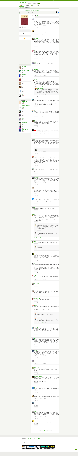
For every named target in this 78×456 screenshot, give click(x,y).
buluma (35, 338)
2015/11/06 (44, 398)
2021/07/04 (44, 182)
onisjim (35, 275)
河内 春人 (23, 123)
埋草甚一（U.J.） (36, 367)
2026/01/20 (44, 46)
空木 (34, 387)
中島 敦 (21, 7)
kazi (34, 214)
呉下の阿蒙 (35, 350)
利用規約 (39, 438)
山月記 (22, 78)
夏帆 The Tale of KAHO (24, 101)
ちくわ (35, 50)
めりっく (35, 139)
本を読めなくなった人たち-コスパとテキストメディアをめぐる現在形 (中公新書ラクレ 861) (26, 106)
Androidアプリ (30, 442)
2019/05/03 (44, 286)
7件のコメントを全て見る (37, 237)
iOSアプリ (34, 442)
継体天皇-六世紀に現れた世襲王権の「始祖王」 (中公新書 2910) (26, 122)
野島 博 (22, 130)
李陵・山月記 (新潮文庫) (24, 66)
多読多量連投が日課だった (38, 298)
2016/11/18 (44, 363)
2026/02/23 (44, 25)
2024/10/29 (44, 75)
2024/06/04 (44, 86)
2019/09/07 (44, 279)
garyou (35, 62)
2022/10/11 (44, 116)
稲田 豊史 (23, 107)
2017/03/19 (44, 355)
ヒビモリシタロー (36, 69)
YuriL (35, 129)
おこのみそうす (36, 177)
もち (34, 207)
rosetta (35, 253)
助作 (34, 120)
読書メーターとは (30, 438)
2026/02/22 (44, 34)
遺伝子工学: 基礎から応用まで (25, 129)
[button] (39, 3)
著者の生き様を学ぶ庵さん (38, 376)
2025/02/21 (44, 58)
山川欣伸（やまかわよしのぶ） (38, 79)
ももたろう (35, 110)
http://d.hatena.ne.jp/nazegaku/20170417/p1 (40, 332)
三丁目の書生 (36, 327)
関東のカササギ (36, 283)
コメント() (41, 25)
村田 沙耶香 (23, 118)
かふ (34, 263)
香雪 (34, 99)
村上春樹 (23, 102)
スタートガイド (35, 438)
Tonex (35, 411)
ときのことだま (36, 38)
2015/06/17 (44, 416)
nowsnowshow (36, 290)
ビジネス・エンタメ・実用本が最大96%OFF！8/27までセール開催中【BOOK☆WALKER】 (30, 10)
